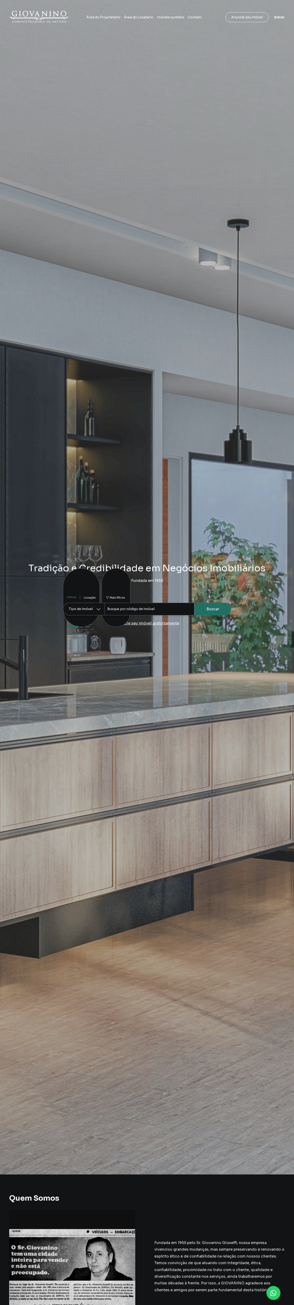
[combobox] (149, 609)
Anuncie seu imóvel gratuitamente (147, 623)
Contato (195, 17)
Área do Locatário (138, 17)
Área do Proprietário (103, 17)
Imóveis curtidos (170, 17)
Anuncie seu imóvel (247, 17)
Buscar (212, 609)
